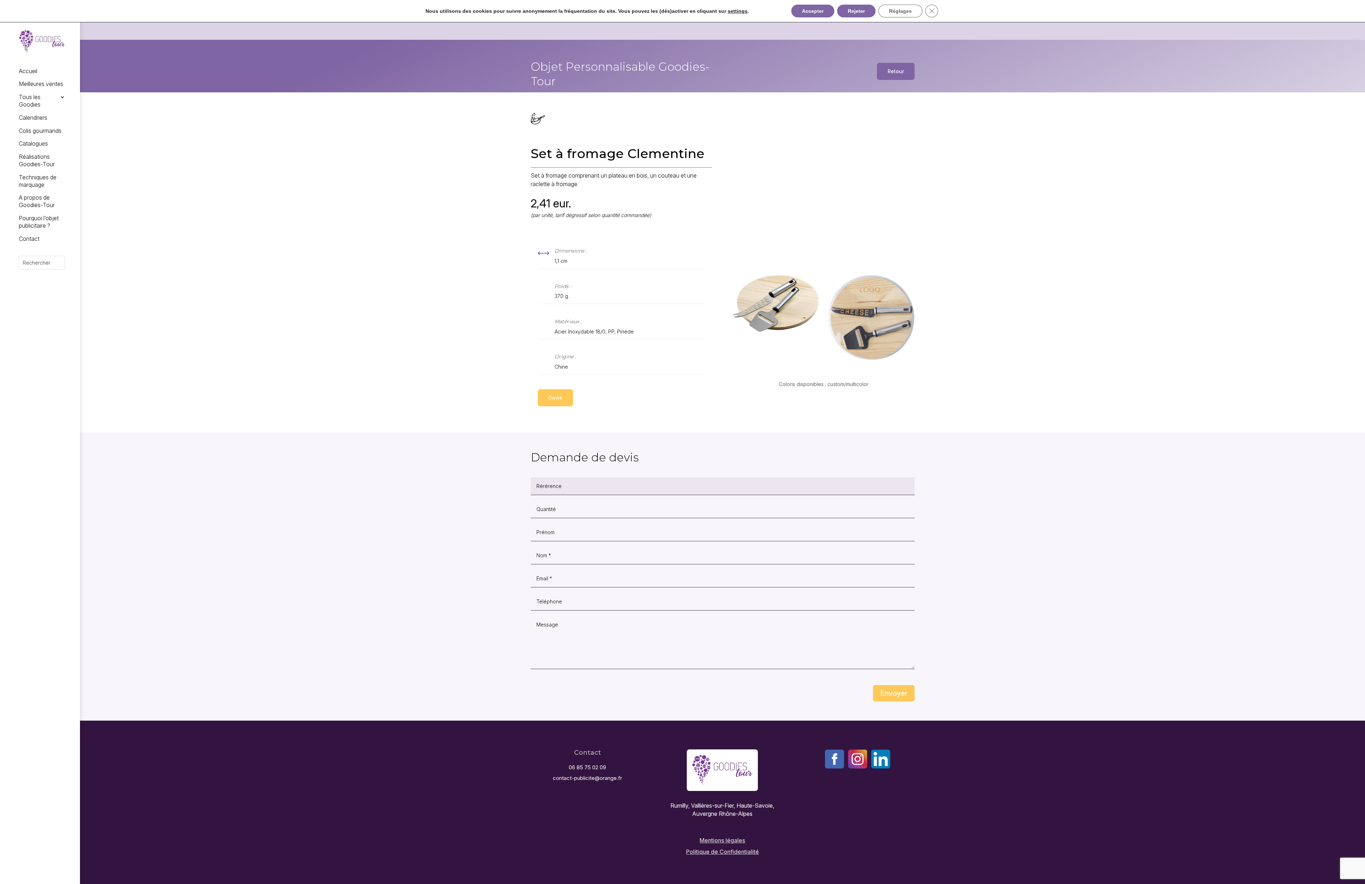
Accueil (28, 71)
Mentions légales (722, 840)
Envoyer (894, 693)
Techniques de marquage (38, 181)
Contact (29, 238)
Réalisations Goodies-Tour (37, 160)
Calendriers (33, 117)
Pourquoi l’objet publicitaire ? (39, 222)
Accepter (813, 11)
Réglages (900, 11)
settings (738, 11)
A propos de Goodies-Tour (37, 201)
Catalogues (33, 143)
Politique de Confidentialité (722, 851)
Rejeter (856, 11)
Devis (555, 398)
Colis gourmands (40, 130)
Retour (896, 71)
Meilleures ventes (41, 83)
